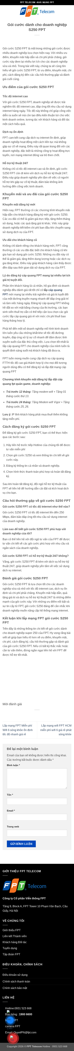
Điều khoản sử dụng (15, 974)
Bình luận (13, 765)
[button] (5, 11)
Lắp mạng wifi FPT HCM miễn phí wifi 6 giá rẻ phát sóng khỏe (55, 730)
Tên (10, 794)
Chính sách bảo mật (15, 988)
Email (11, 810)
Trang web (13, 826)
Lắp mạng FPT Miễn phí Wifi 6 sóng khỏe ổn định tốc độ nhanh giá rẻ (18, 730)
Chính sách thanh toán (16, 981)
